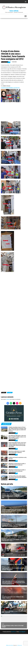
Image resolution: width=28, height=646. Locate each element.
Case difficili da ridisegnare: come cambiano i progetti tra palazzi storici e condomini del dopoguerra (17, 437)
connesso (8, 399)
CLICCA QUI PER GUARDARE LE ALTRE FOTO (10, 87)
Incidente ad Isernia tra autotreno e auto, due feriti (17, 458)
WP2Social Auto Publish (9, 645)
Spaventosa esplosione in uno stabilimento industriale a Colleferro (16, 451)
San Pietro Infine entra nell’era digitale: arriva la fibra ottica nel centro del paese (17, 476)
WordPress (13, 631)
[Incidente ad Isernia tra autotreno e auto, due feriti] (4, 459)
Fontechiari (10, 392)
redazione (14, 61)
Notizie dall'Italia (14, 11)
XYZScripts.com (19, 645)
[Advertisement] (14, 33)
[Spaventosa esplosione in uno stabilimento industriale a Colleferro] (4, 453)
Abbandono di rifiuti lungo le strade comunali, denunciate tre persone (17, 464)
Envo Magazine (22, 631)
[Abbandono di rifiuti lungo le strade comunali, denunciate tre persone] (4, 465)
